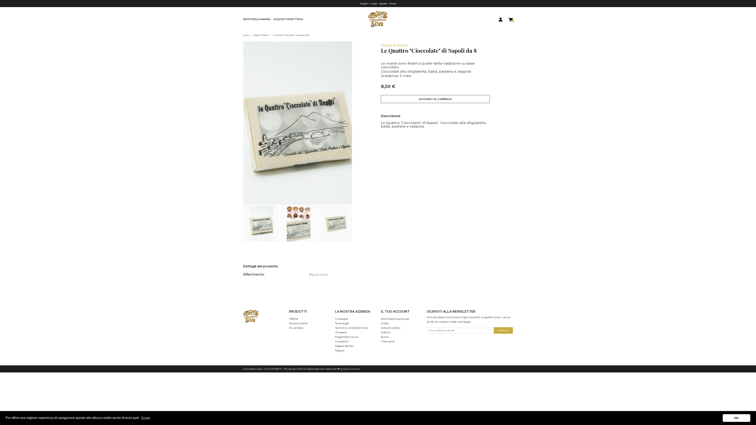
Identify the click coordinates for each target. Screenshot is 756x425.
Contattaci (341, 341)
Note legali (342, 323)
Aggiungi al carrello (435, 99)
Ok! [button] (736, 417)
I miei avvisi (388, 341)
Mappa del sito (344, 346)
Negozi (339, 350)
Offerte (293, 318)
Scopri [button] (145, 417)
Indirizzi (385, 332)
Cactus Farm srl (351, 369)
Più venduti (296, 327)
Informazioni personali (395, 318)
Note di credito (390, 327)
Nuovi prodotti (298, 323)
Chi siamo (341, 332)
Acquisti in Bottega (288, 19)
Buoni (384, 336)
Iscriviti (503, 330)
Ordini (385, 323)
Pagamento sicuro (347, 336)
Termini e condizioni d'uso (351, 327)
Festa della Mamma (257, 19)
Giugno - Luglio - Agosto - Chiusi (378, 3)
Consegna (341, 318)
